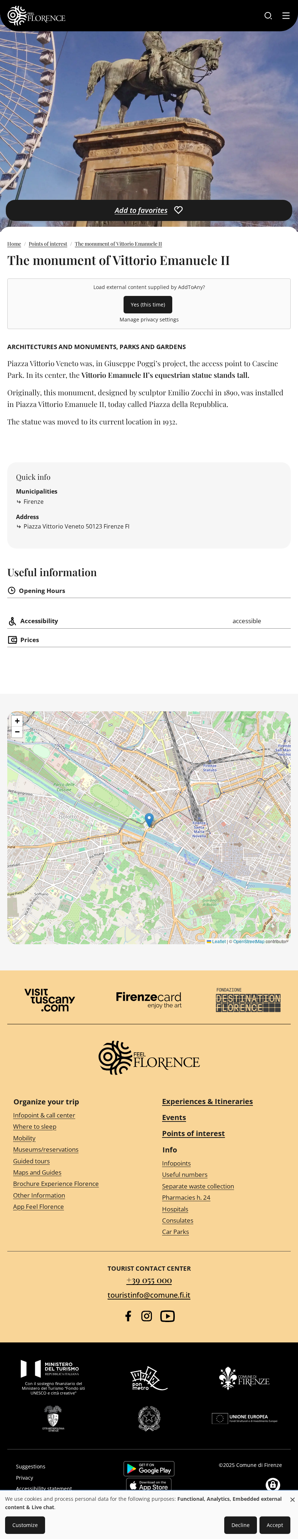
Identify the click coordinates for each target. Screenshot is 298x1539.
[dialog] (149, 1515)
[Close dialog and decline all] (292, 1495)
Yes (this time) (148, 304)
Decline (240, 1525)
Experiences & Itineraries (207, 1101)
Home (14, 243)
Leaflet (218, 941)
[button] (149, 820)
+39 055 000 (149, 1279)
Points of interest (48, 243)
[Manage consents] (273, 1485)
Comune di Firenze (259, 1464)
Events (174, 1117)
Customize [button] (25, 1525)
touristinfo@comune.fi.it (149, 1295)
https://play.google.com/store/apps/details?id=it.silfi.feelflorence (149, 1468)
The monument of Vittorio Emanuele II (118, 243)
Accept (275, 1525)
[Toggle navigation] (286, 15)
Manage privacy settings (149, 319)
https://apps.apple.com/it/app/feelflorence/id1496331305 (149, 1485)
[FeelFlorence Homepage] (36, 15)
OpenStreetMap (249, 941)
